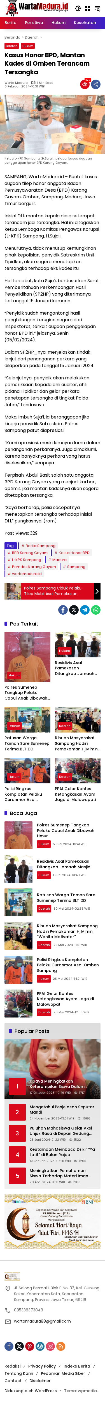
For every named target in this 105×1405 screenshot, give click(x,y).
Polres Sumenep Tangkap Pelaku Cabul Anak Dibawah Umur (25, 693)
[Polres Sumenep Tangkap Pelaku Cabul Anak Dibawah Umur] (27, 657)
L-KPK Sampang (26, 559)
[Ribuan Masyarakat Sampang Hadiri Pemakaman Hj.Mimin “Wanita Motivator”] (78, 720)
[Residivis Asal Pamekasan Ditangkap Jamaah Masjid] (78, 644)
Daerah (11, 46)
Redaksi (12, 1366)
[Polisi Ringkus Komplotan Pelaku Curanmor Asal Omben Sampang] (27, 770)
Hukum (27, 46)
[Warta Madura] (36, 8)
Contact (13, 1380)
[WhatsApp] (96, 610)
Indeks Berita (77, 1366)
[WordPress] (40, 1346)
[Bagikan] (96, 84)
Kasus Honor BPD (74, 552)
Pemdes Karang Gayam (34, 566)
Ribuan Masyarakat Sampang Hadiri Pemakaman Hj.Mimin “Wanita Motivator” (76, 743)
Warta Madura (16, 82)
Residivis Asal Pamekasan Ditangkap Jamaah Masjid (74, 668)
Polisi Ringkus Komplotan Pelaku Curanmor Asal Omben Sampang (23, 794)
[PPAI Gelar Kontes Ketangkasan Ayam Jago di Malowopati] (78, 770)
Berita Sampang (40, 545)
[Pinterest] (29, 1346)
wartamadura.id (27, 573)
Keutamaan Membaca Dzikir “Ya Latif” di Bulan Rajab (62, 1152)
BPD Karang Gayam (30, 552)
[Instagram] (50, 1346)
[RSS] (60, 1346)
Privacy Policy (42, 1366)
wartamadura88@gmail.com (42, 1321)
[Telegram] (85, 610)
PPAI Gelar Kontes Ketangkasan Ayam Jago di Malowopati (75, 794)
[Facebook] (63, 610)
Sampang (76, 566)
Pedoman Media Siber (63, 1373)
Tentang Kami (18, 1373)
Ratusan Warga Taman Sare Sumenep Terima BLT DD (27, 743)
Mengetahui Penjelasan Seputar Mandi (62, 1109)
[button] (78, 8)
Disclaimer (40, 1380)
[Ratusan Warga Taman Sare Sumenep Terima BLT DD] (27, 720)
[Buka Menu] (87, 8)
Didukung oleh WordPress (30, 1391)
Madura (59, 559)
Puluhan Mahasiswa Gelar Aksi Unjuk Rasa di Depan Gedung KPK (61, 1131)
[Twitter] (74, 610)
